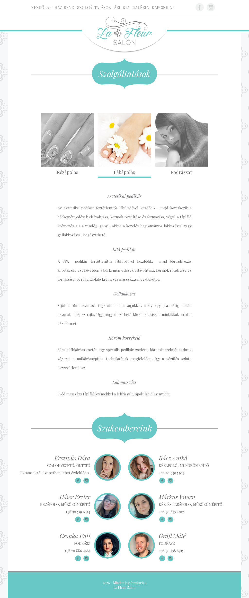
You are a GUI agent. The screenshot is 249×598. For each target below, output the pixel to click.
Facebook (200, 7)
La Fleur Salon (124, 587)
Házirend (64, 7)
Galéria (141, 7)
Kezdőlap (41, 7)
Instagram (211, 7)
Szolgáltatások (94, 7)
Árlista (122, 7)
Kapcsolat (163, 7)
